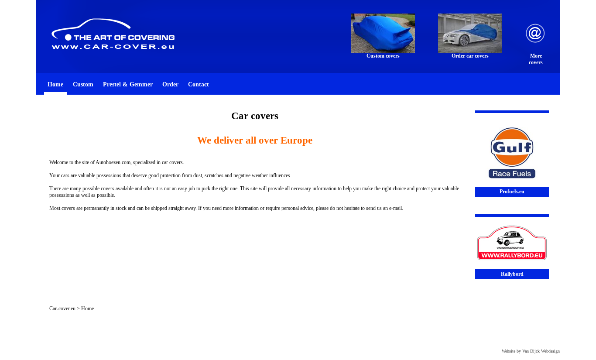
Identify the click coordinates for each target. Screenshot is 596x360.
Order (170, 84)
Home (55, 84)
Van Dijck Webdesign (541, 351)
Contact (198, 84)
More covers (536, 59)
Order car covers (470, 56)
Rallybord (512, 274)
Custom (83, 84)
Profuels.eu (512, 192)
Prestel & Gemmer (128, 84)
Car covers (254, 115)
